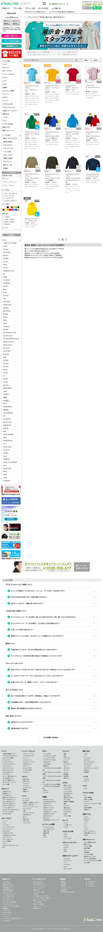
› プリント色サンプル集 (38, 892)
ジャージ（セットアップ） (9, 827)
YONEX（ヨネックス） (8, 833)
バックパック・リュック (28, 813)
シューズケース (27, 823)
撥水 (65, 803)
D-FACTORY (6, 351)
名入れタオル (46, 762)
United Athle (7, 252)
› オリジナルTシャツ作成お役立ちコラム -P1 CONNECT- (12, 919)
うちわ (85, 754)
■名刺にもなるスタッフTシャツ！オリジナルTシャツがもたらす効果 (44, 257)
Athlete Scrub (7, 305)
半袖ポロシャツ (7, 791)
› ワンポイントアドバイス (39, 906)
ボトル (65, 849)
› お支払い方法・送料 (7, 892)
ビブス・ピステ (6, 831)
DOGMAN (6, 354)
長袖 (65, 754)
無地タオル (46, 766)
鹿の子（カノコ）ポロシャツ (9, 797)
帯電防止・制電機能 (69, 801)
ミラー (85, 756)
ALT (4, 274)
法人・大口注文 (43, 8)
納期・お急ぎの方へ (13, 36)
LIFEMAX (5, 258)
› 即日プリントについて (8, 886)
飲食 (44, 835)
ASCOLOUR (6, 302)
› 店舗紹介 (63, 882)
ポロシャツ (6, 67)
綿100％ (66, 762)
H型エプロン (67, 795)
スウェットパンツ (27, 760)
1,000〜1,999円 (9, 219)
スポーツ (86, 781)
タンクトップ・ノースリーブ (9, 782)
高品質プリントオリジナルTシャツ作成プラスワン (50, 929)
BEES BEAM (6, 311)
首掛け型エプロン (68, 797)
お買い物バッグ (27, 815)
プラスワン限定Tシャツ (9, 780)
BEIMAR (5, 314)
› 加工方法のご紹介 (38, 882)
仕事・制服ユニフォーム (90, 833)
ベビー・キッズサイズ (10, 193)
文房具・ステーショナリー (10, 111)
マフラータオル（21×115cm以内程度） (51, 773)
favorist (5, 370)
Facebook (91, 884)
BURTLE (5, 286)
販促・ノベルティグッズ (10, 138)
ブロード (66, 766)
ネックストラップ (88, 764)
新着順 (95, 60)
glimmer (5, 255)
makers (5, 246)
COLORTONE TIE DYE (9, 332)
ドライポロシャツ (7, 795)
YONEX (5, 478)
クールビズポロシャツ (8, 808)
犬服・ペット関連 (88, 799)
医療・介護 (46, 831)
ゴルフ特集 (87, 862)
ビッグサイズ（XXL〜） (10, 201)
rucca (5, 444)
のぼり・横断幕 (88, 797)
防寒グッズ (26, 791)
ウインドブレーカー (8, 829)
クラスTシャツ (7, 162)
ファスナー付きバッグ (28, 804)
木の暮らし (6, 400)
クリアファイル (67, 860)
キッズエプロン (67, 812)
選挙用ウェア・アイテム (90, 856)
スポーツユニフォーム (89, 831)
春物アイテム (87, 844)
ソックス (5, 117)
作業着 (5, 87)
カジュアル (26, 785)
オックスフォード (68, 764)
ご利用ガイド (6, 8)
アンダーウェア (67, 838)
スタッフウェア (7, 145)
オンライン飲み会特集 (89, 858)
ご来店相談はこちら (12, 46)
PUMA (5, 437)
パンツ (4, 823)
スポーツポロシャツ (8, 839)
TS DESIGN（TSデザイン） (49, 801)
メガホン (86, 805)
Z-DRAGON (6, 481)
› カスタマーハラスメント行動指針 (11, 906)
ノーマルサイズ (8, 198)
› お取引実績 (63, 890)
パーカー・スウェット (9, 74)
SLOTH (5, 268)
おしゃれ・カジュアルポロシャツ (11, 810)
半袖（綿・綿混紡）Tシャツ (9, 754)
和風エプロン (67, 808)
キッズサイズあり (7, 814)
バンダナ (66, 827)
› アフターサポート (7, 910)
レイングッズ (87, 766)
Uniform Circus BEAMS (10, 462)
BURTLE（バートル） (48, 799)
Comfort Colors (7, 336)
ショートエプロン (68, 791)
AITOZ (5, 292)
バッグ (4, 81)
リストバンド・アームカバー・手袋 (92, 803)
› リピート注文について (8, 898)
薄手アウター (26, 779)
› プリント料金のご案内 (8, 896)
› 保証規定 (5, 908)
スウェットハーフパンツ (29, 762)
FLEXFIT (5, 373)
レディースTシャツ (7, 766)
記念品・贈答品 (88, 807)
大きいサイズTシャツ (8, 770)
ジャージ (5, 821)
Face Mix (5, 366)
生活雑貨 (86, 772)
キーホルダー (87, 758)
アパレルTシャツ (7, 760)
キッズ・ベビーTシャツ (8, 768)
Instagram (91, 886)
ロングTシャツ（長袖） (8, 758)
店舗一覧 (58, 8)
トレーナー (26, 758)
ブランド (4, 240)
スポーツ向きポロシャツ (9, 799)
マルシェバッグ (27, 808)
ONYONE (5, 428)
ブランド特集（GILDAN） (90, 842)
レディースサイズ (9, 196)
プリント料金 (17, 8)
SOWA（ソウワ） (47, 803)
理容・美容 (46, 833)
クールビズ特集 (88, 846)
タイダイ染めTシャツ (8, 778)
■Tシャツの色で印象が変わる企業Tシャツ (37, 251)
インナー (5, 843)
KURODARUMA (7, 407)
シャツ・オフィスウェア (49, 829)
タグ (85, 795)
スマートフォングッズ (89, 762)
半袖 (65, 756)
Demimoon (6, 348)
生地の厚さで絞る (7, 175)
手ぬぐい (45, 790)
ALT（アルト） (46, 818)
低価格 (5, 168)
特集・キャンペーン (8, 130)
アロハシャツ (87, 850)
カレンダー (87, 801)
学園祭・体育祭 (7, 158)
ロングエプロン (68, 787)
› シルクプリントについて (39, 886)
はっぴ (65, 836)
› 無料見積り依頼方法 (7, 890)
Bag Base (6, 308)
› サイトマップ (5, 916)
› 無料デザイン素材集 (38, 904)
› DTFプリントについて (38, 888)
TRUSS (5, 265)
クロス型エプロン (68, 793)
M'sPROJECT (7, 419)
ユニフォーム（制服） (8, 91)
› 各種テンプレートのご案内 (40, 900)
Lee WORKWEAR (8, 413)
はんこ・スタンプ (68, 868)
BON (4, 320)
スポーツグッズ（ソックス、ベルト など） (10, 846)
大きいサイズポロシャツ (9, 805)
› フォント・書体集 (37, 902)
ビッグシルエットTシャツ (9, 764)
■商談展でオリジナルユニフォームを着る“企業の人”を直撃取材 (43, 255)
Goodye (5, 382)
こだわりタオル (47, 764)
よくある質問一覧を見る (50, 737)
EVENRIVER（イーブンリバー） (51, 820)
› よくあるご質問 (6, 912)
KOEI (4, 403)
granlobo (6, 385)
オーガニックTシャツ (8, 762)
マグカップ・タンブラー (9, 107)
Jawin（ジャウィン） (48, 805)
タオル (5, 84)
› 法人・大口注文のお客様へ (9, 902)
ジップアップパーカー (28, 756)
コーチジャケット (27, 787)
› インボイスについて (7, 904)
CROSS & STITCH (8, 342)
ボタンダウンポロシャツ (9, 803)
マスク (4, 121)
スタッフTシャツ (8, 148)
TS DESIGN (6, 280)
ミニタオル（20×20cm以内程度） (52, 784)
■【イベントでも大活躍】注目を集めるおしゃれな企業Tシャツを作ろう (44, 249)
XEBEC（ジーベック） (48, 808)
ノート (65, 862)
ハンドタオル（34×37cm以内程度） (51, 781)
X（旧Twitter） (92, 882)
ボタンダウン (67, 768)
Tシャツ (5, 64)
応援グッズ (87, 809)
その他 (86, 835)
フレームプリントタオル (49, 758)
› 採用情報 (63, 886)
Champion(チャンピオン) (9, 835)
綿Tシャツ (5, 178)
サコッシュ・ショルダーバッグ (30, 806)
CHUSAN (5, 329)
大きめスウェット (27, 764)
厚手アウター (26, 781)
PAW (4, 431)
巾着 (24, 811)
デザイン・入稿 (30, 8)
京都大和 (5, 410)
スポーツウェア (7, 71)
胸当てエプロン (68, 785)
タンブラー (66, 847)
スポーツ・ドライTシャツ (10, 182)
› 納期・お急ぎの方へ (7, 884)
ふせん (65, 866)
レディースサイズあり (8, 812)
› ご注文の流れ (6, 882)
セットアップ (26, 772)
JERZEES (6, 394)
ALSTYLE (5, 295)
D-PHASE (6, 360)
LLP (4, 416)
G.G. (4, 376)
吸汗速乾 (66, 774)
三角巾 (65, 814)
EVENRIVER (6, 283)
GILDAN (5, 379)
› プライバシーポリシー (66, 888)
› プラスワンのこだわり (8, 900)
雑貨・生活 (6, 114)
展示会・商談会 (7, 142)
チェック (66, 772)
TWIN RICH (6, 459)
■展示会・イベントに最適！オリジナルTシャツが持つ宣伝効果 (42, 253)
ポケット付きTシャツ (8, 772)
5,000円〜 (7, 224)
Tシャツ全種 (6, 784)
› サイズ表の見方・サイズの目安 (41, 896)
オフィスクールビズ (48, 827)
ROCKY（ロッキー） (48, 816)
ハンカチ (45, 792)
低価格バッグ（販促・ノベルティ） (31, 802)
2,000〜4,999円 (9, 222)
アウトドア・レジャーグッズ (90, 768)
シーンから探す (6, 135)
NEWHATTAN (7, 425)
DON (4, 357)
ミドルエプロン (67, 789)
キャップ (5, 101)
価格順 (86, 60)
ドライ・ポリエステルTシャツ (10, 756)
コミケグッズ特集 (88, 854)
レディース (25, 766)
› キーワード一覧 (6, 914)
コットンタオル (47, 754)
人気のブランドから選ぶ (9, 243)
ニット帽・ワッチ (68, 825)
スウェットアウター (28, 768)
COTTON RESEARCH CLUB (11, 339)
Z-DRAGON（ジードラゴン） (50, 812)
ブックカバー (67, 864)
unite (4, 465)
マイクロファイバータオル (49, 756)
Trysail (5, 456)
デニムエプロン (68, 810)
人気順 (76, 60)
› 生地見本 (35, 894)
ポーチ (25, 817)
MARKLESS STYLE (8, 271)
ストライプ (66, 770)
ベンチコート (26, 783)
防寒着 (25, 789)
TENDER (5, 453)
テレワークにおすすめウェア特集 (92, 860)
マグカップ (66, 845)
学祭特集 (86, 852)
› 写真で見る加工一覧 (38, 884)
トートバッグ (26, 798)
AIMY (4, 289)
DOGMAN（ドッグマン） (49, 814)
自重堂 (5, 397)
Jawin (5, 391)
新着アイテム (6, 127)
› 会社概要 (63, 884)
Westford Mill (7, 468)
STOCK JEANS (7, 447)
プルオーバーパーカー (29, 754)
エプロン (5, 97)
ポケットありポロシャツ (9, 801)
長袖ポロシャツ (7, 793)
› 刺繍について (36, 890)
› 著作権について (37, 908)
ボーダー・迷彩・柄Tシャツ (9, 776)
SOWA (5, 277)
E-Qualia (5, 363)
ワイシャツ (6, 94)
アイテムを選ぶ (6, 61)
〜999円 (6, 217)
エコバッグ (26, 800)
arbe (4, 299)
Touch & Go (6, 450)
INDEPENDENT (7, 388)
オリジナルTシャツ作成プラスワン (35, 12)
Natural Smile (7, 422)
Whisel (5, 471)
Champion (6, 326)
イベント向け (7, 152)
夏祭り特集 (87, 848)
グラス (65, 851)
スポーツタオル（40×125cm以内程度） (52, 777)
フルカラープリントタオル (49, 760)
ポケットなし (67, 758)
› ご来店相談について (7, 888)
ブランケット (87, 760)
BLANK (5, 317)
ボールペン (67, 858)
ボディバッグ (26, 821)
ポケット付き (67, 799)
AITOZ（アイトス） (47, 810)
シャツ (85, 825)
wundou (5, 261)
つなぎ (65, 834)
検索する (12, 235)
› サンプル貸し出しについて (9, 894)
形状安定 (66, 776)
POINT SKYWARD (8, 434)
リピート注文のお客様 (12, 41)
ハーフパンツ (6, 825)
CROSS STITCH (7, 345)
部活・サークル (7, 165)
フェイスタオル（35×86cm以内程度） (52, 769)
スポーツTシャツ (7, 837)
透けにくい (66, 778)
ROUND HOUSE (7, 441)
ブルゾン (5, 77)
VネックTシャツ (7, 774)
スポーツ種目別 (7, 841)
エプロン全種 (67, 816)
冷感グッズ (87, 770)
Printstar (5, 249)
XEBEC (5, 474)
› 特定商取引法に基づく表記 (67, 892)
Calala (5, 323)
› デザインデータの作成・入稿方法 (41, 898)
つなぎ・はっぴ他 (8, 104)
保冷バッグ (26, 819)
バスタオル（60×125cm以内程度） (51, 787)
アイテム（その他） (8, 124)
